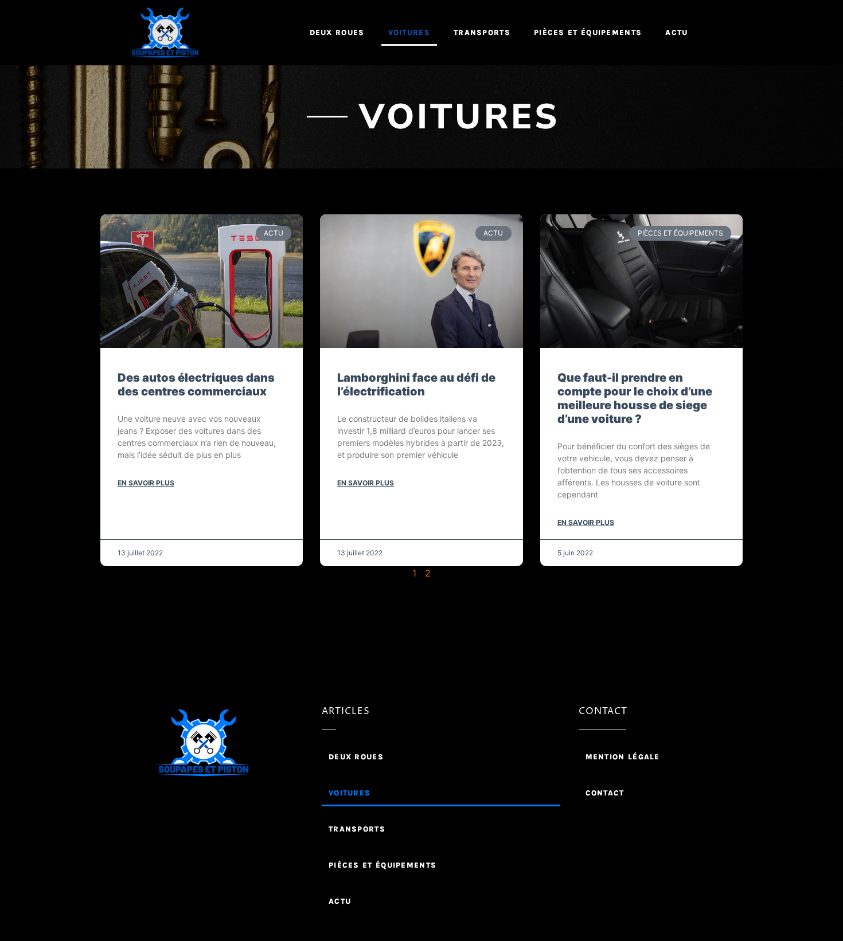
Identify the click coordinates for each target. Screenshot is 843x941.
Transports (482, 32)
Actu (676, 32)
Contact (605, 793)
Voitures (409, 32)
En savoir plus (146, 483)
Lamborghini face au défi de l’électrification (416, 384)
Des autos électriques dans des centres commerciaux (196, 384)
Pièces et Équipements (588, 32)
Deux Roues (337, 32)
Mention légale (623, 756)
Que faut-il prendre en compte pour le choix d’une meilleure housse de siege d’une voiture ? (634, 398)
